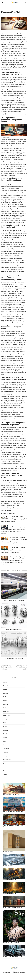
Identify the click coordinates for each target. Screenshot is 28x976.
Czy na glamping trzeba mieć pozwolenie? (13, 811)
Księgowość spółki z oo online (17, 547)
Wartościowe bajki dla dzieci (10, 879)
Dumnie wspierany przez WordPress (10, 972)
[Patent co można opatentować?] (14, 615)
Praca (4, 722)
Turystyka (5, 756)
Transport (5, 752)
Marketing (5, 704)
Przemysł (5, 730)
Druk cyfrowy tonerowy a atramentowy (12, 907)
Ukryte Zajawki (7, 759)
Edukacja (5, 693)
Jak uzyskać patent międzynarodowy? (14, 658)
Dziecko (5, 689)
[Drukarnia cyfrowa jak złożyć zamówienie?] (14, 586)
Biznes (3, 9)
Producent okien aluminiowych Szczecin (13, 956)
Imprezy (5, 700)
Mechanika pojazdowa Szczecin (11, 794)
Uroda (4, 763)
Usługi (5, 767)
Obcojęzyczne (6, 719)
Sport (4, 741)
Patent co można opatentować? (14, 629)
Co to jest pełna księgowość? (17, 557)
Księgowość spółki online (16, 516)
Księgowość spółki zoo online (17, 537)
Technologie (6, 748)
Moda (4, 708)
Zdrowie (5, 774)
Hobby (5, 697)
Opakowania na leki (8, 851)
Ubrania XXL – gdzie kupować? (11, 942)
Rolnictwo (5, 733)
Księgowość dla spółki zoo (16, 526)
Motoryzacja (6, 711)
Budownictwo (6, 685)
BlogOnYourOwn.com (14, 974)
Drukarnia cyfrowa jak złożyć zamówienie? (14, 600)
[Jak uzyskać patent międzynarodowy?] (14, 644)
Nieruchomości (7, 715)
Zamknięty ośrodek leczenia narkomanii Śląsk (13, 826)
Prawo (4, 726)
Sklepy (5, 737)
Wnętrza (5, 770)
